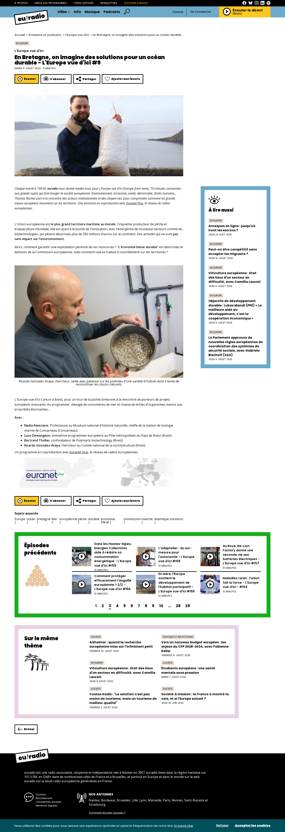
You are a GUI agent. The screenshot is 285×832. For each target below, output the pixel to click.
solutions (176, 519)
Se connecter (200, 11)
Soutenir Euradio (136, 3)
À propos (21, 3)
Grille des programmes (51, 3)
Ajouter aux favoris (125, 79)
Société (95, 636)
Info (77, 12)
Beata (237, 13)
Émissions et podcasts (45, 35)
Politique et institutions (178, 636)
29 (187, 605)
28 (178, 605)
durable (93, 519)
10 (161, 605)
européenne (68, 519)
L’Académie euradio (48, 802)
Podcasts (112, 12)
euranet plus (79, 452)
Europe (20, 519)
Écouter (30, 79)
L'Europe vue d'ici (77, 35)
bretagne (43, 519)
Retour (29, 729)
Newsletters (108, 3)
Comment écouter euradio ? (107, 813)
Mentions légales (46, 805)
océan (31, 519)
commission (132, 519)
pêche (82, 519)
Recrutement (44, 798)
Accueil (20, 35)
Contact (41, 794)
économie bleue (108, 520)
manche (147, 519)
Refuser (222, 825)
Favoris (178, 12)
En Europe (22, 43)
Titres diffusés (83, 3)
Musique (92, 12)
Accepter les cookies (252, 825)
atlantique (161, 519)
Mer (54, 519)
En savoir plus (183, 825)
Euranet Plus (134, 203)
